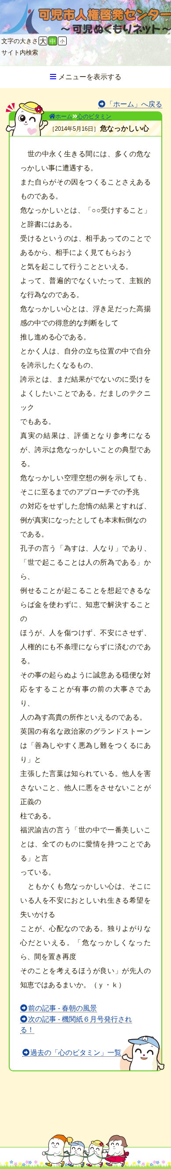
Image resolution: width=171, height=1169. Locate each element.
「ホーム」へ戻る (134, 104)
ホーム (63, 116)
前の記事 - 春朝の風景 (62, 1008)
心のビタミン (94, 116)
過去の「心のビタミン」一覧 (75, 1052)
